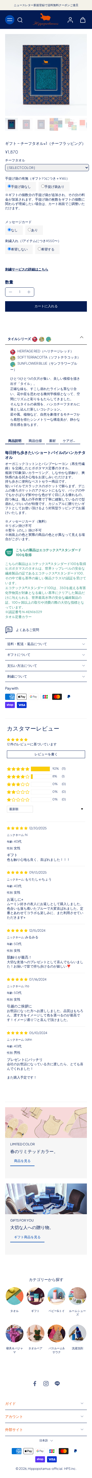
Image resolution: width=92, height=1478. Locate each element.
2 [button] (34, 1089)
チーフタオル (15, 160)
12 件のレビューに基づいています (32, 744)
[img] (17, 828)
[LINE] (57, 1383)
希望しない (19, 249)
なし (14, 230)
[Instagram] (46, 1383)
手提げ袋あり (54, 186)
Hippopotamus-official (45, 1468)
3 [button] (45, 1089)
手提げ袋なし (21, 186)
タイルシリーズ (19, 339)
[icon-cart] (81, 19)
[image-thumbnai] (11, 124)
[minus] (10, 292)
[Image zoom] (46, 75)
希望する (47, 249)
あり (34, 230)
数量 (9, 282)
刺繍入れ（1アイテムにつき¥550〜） (33, 241)
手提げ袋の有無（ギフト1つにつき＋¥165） (37, 178)
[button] (46, 306)
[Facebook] (34, 1383)
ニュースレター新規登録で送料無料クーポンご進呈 (46, 5)
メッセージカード (18, 222)
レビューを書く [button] (46, 754)
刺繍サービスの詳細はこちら (26, 269)
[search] (20, 20)
